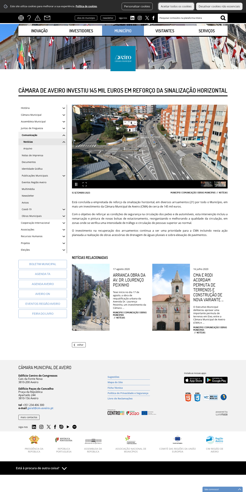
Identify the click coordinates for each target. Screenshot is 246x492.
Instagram (140, 17)
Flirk (74, 427)
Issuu (61, 427)
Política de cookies (86, 6)
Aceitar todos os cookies (176, 6)
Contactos (47, 18)
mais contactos (29, 417)
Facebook (153, 17)
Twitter (147, 17)
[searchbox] (193, 18)
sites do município (86, 17)
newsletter (108, 17)
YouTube (68, 428)
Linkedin (132, 17)
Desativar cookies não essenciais (219, 6)
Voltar (80, 344)
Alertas (37, 17)
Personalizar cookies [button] (137, 6)
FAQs (29, 18)
